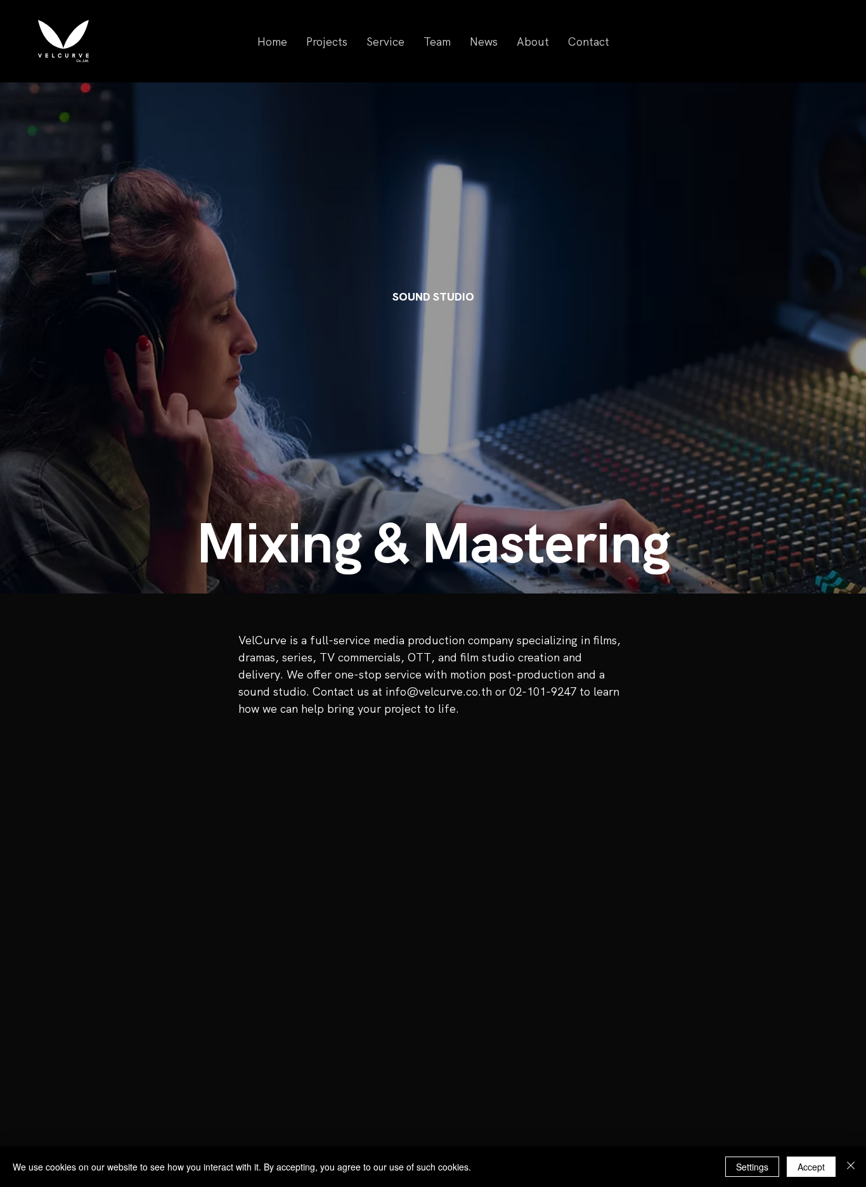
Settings (752, 1166)
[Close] (850, 1167)
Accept (811, 1166)
